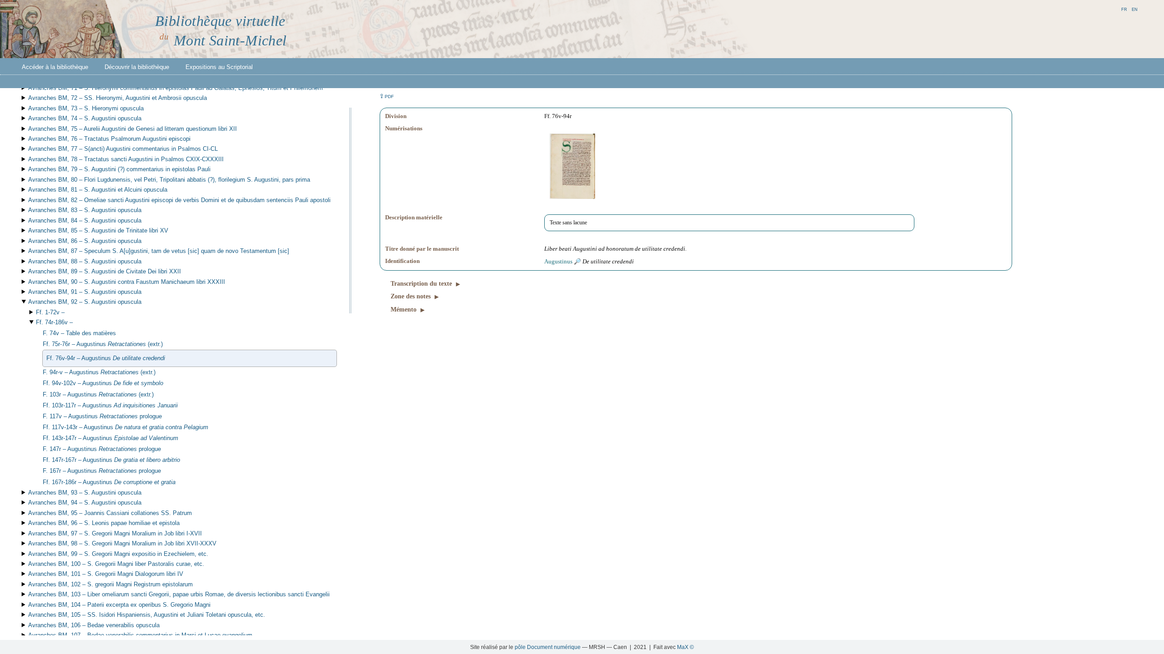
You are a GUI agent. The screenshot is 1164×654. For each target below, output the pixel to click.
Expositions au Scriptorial (219, 67)
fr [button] (1124, 8)
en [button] (1135, 8)
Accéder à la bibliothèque (55, 67)
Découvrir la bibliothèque (137, 67)
